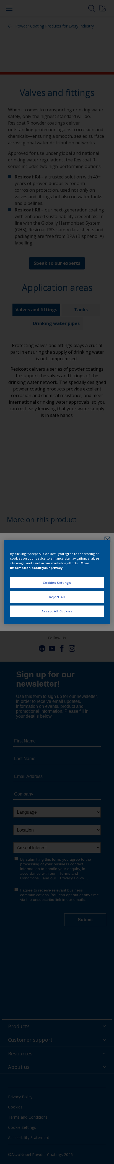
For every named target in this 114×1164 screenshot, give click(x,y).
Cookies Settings (57, 582)
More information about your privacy (49, 565)
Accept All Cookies (57, 611)
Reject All (57, 597)
